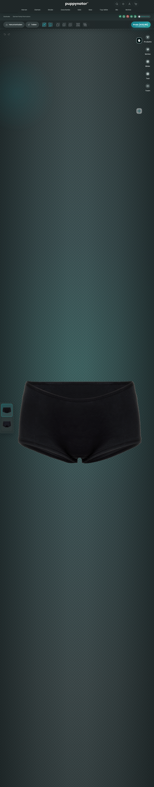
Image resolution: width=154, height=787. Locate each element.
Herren (24, 10)
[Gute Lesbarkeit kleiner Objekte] (131, 16)
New (90, 10)
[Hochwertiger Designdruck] (123, 16)
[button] (144, 16)
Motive (128, 10)
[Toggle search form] (117, 4)
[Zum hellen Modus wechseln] (123, 4)
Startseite (6, 16)
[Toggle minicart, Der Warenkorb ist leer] (136, 4)
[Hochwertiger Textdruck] (120, 16)
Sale (79, 10)
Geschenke (65, 10)
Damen (37, 10)
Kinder (50, 10)
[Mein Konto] (129, 4)
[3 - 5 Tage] (135, 16)
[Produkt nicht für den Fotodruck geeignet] (127, 16)
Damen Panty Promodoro (21, 16)
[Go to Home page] (76, 4)
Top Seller (104, 10)
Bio (117, 10)
